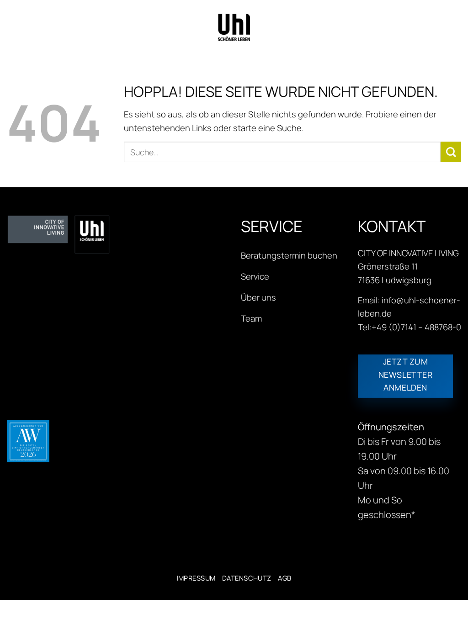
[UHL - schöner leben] (234, 27)
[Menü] (13, 27)
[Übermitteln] (451, 152)
